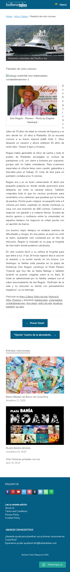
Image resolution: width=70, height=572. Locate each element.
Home (9, 16)
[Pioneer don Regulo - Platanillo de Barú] (32, 114)
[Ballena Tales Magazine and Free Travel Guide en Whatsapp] (51, 492)
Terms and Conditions (16, 511)
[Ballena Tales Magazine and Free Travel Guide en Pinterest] (29, 492)
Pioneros (16, 300)
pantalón (10, 306)
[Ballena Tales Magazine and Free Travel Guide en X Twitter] (24, 492)
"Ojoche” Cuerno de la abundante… (35, 334)
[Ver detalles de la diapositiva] (35, 43)
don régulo (31, 303)
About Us (9, 508)
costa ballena (55, 300)
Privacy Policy (12, 514)
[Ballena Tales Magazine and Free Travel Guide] (16, 4)
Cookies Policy (12, 518)
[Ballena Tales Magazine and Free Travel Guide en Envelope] (40, 492)
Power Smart (35, 323)
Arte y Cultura (21, 16)
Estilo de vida (41, 296)
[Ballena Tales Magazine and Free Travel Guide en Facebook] (7, 492)
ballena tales (41, 300)
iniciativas (58, 303)
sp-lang (20, 306)
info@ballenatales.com (45, 543)
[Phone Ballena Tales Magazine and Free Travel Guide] (45, 492)
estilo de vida (45, 303)
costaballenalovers (15, 303)
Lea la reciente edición (16, 504)
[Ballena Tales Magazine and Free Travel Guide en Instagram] (13, 492)
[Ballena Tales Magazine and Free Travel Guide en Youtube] (18, 492)
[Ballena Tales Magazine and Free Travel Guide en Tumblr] (34, 492)
